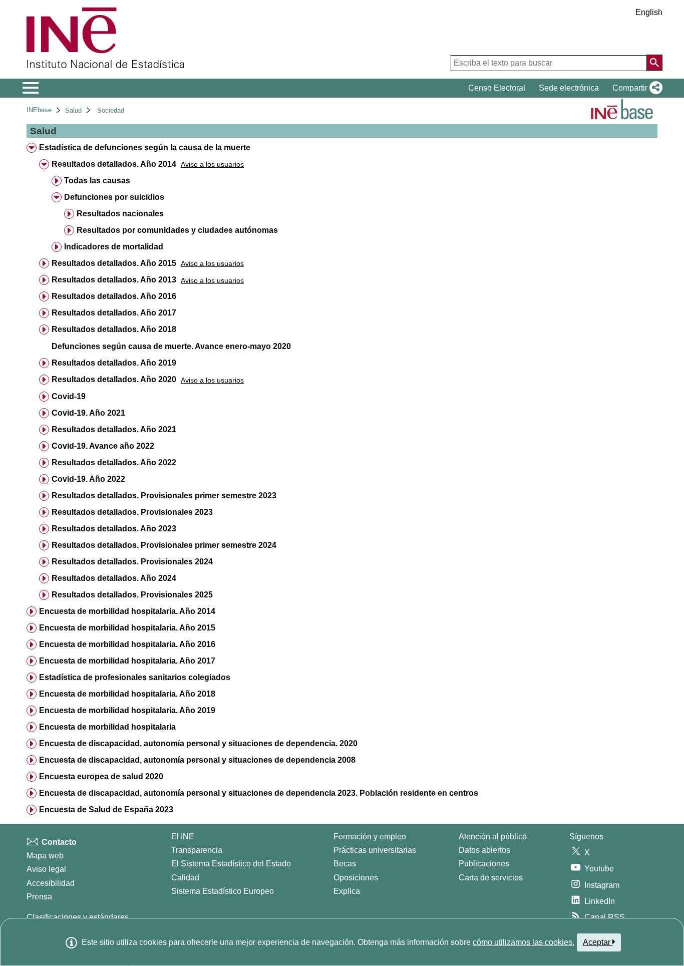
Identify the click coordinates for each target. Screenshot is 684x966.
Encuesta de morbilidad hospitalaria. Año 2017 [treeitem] (127, 661)
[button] (635, 88)
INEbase (39, 110)
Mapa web (45, 855)
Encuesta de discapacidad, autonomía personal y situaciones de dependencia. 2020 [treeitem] (198, 743)
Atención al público (493, 836)
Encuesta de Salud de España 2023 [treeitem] (106, 809)
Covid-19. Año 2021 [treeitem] (88, 413)
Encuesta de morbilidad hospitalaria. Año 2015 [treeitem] (127, 627)
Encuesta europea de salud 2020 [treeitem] (101, 776)
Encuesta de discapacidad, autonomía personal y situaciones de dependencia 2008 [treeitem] (197, 760)
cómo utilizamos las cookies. (523, 942)
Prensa (39, 896)
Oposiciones (355, 877)
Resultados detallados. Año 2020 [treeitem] (114, 379)
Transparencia (196, 850)
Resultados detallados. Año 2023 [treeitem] (114, 528)
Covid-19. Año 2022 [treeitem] (88, 479)
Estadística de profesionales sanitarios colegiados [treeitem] (134, 677)
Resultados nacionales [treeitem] (120, 213)
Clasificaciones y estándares (78, 917)
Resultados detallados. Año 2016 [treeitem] (114, 296)
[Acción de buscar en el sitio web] (654, 63)
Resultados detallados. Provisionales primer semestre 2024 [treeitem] (164, 545)
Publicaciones (484, 863)
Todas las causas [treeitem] (97, 180)
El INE (182, 836)
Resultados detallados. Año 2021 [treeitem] (114, 429)
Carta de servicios (491, 877)
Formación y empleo (369, 836)
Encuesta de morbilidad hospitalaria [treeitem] (107, 727)
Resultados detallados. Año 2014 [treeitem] (114, 164)
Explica (346, 891)
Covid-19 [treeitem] (69, 396)
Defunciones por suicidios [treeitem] (114, 197)
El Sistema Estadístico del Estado (231, 863)
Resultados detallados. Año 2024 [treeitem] (114, 578)
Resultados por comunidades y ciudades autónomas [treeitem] (177, 230)
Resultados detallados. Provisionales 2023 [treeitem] (132, 512)
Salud (73, 110)
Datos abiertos (484, 850)
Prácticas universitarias (374, 850)
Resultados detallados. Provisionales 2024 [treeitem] (132, 561)
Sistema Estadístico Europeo (222, 891)
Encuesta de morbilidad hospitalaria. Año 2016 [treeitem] (127, 644)
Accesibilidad (51, 883)
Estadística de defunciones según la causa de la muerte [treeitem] (144, 147)
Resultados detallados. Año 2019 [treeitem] (114, 363)
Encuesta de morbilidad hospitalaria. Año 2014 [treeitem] (127, 611)
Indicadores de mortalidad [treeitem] (113, 246)
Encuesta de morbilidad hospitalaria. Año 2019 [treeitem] (127, 710)
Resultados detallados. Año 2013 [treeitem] (114, 279)
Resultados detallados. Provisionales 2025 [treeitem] (132, 594)
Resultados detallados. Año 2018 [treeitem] (114, 329)
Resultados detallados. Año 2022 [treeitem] (114, 462)
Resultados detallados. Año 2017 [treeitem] (114, 312)
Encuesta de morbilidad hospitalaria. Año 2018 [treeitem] (127, 694)
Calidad (185, 877)
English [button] (648, 12)
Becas (344, 863)
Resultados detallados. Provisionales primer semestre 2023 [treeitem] (164, 495)
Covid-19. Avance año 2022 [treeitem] (103, 446)
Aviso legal (46, 869)
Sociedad (110, 110)
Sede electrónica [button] (569, 88)
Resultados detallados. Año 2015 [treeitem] (114, 263)
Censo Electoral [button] (496, 88)
